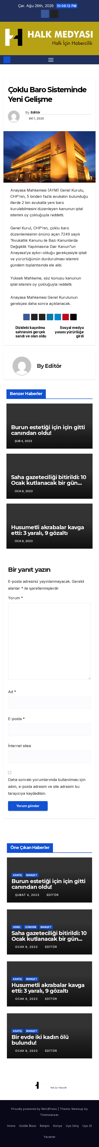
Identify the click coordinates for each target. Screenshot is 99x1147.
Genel (17, 927)
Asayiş (17, 875)
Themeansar (49, 1115)
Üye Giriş (72, 1126)
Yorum (15, 598)
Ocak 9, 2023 (27, 947)
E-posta (16, 718)
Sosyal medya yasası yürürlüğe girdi (69, 332)
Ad (12, 691)
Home (11, 1126)
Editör (35, 112)
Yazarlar (49, 1137)
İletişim (45, 1126)
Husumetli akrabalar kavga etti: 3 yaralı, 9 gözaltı (47, 530)
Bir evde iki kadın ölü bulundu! (40, 1040)
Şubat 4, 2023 (27, 895)
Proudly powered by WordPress (34, 1109)
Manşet (31, 875)
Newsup (77, 1109)
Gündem (30, 927)
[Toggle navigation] (51, 60)
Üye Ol (87, 1126)
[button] (92, 59)
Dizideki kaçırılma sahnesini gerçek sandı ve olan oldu (30, 332)
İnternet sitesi (19, 745)
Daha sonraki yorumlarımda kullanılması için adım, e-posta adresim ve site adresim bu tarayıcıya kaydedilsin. (46, 786)
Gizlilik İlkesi (27, 1126)
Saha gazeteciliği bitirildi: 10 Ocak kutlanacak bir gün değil (48, 483)
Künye (57, 1126)
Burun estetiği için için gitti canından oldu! (48, 430)
